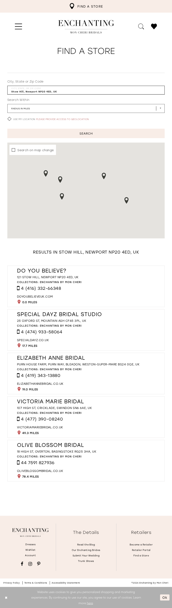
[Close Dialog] (6, 597)
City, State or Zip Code (25, 81)
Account (30, 555)
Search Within (18, 100)
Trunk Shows (86, 561)
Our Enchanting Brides (86, 550)
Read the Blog (86, 544)
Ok (164, 597)
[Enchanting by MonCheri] (30, 532)
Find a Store (141, 555)
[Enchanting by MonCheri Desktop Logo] (86, 26)
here (90, 603)
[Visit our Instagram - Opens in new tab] (30, 563)
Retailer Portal (141, 550)
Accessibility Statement (66, 582)
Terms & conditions (35, 582)
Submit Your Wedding (86, 555)
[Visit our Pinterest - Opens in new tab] (38, 563)
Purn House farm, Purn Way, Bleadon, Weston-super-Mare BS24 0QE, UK (78, 364)
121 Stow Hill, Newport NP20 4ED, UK (47, 277)
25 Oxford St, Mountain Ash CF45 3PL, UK (51, 321)
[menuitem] (86, 6)
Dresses (30, 544)
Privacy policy (11, 582)
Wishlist (30, 549)
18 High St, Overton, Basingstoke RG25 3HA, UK (56, 451)
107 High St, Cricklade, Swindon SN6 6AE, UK (54, 408)
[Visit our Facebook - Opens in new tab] (22, 563)
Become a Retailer (141, 544)
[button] (19, 26)
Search (86, 133)
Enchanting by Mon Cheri (61, 282)
